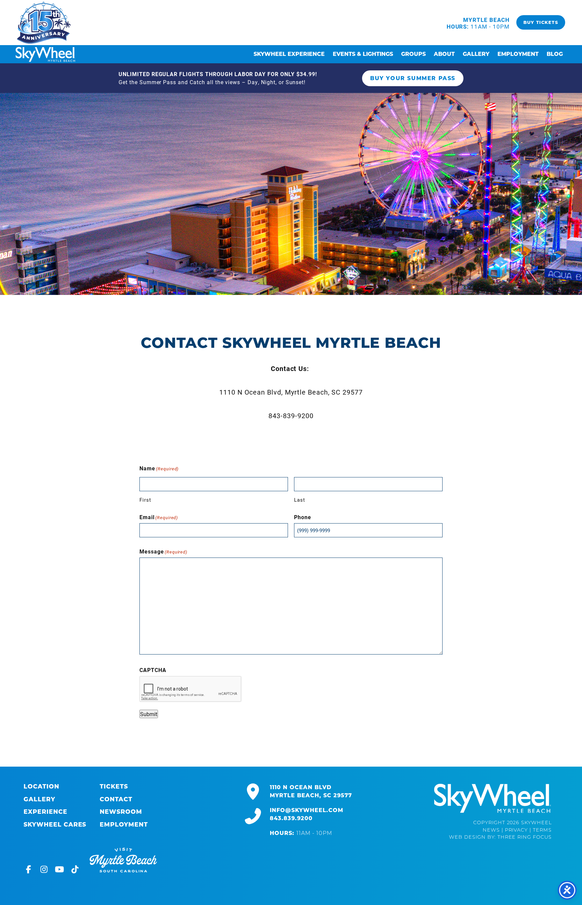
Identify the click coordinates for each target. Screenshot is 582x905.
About (444, 54)
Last (299, 499)
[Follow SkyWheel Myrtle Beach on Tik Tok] (77, 870)
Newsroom (121, 811)
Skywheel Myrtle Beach (44, 23)
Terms (542, 830)
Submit (148, 713)
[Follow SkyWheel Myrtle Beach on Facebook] (30, 870)
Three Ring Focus (524, 837)
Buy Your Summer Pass (412, 78)
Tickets (114, 786)
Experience (45, 811)
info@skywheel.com (306, 810)
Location (41, 786)
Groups (413, 54)
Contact (116, 799)
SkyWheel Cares (55, 824)
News (491, 830)
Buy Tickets (540, 22)
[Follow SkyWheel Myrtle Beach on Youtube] (61, 870)
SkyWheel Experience (289, 54)
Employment (518, 54)
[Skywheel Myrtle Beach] (492, 798)
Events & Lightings (363, 54)
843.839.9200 (291, 818)
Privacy (516, 830)
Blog (555, 54)
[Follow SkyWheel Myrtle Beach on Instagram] (46, 870)
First (145, 499)
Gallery (476, 54)
